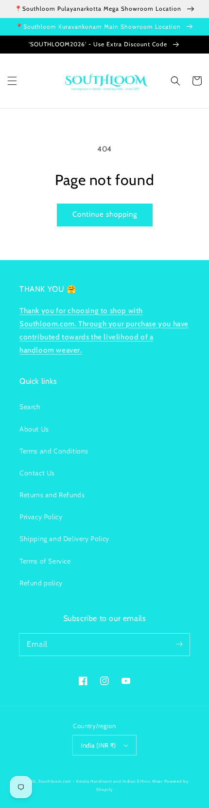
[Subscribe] (179, 644)
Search (30, 406)
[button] (12, 81)
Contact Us (37, 473)
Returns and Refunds (52, 494)
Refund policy (41, 583)
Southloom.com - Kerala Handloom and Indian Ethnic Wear (100, 781)
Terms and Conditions (53, 451)
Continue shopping (104, 214)
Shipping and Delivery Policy (64, 538)
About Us (34, 429)
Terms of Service (45, 561)
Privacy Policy (40, 516)
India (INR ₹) (98, 745)
